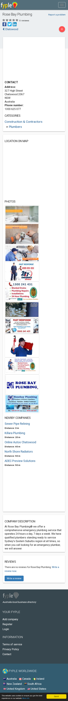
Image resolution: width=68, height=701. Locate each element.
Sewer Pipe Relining (17, 423)
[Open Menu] (62, 5)
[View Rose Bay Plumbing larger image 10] (22, 384)
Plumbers (15, 127)
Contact (6, 654)
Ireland (40, 678)
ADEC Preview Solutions (20, 461)
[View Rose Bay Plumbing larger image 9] (22, 365)
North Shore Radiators (19, 451)
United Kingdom (15, 688)
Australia (11, 678)
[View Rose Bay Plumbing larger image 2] (22, 233)
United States (38, 688)
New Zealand (14, 683)
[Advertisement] (29, 59)
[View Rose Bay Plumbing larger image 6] (22, 309)
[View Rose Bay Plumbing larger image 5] (22, 291)
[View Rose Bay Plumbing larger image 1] (22, 213)
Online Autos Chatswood (20, 442)
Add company (10, 619)
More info (25, 698)
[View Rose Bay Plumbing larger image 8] (22, 345)
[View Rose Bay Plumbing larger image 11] (22, 403)
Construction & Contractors (23, 122)
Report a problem (57, 14)
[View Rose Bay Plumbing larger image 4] (22, 271)
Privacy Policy (10, 649)
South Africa (34, 683)
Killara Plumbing (15, 433)
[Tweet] (10, 24)
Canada (26, 678)
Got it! (56, 696)
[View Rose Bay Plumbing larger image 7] (22, 325)
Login (5, 629)
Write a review (14, 578)
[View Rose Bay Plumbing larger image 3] (22, 252)
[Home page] (9, 5)
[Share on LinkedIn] (15, 24)
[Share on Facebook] (4, 24)
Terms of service (12, 644)
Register (7, 624)
